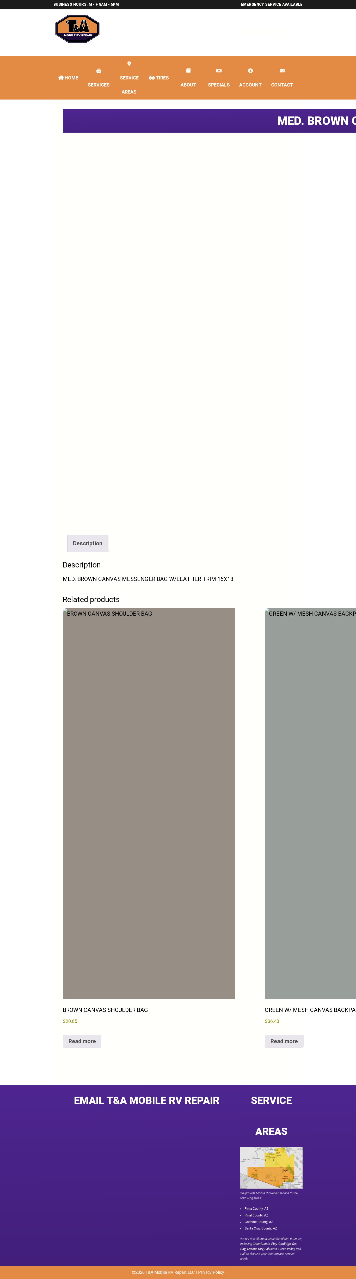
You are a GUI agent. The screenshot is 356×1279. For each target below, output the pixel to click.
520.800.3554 (268, 32)
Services (99, 85)
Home (71, 78)
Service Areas (129, 85)
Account (250, 85)
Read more (82, 1041)
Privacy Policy (211, 1272)
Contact (282, 85)
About (188, 85)
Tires (162, 78)
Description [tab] (87, 543)
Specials (219, 85)
